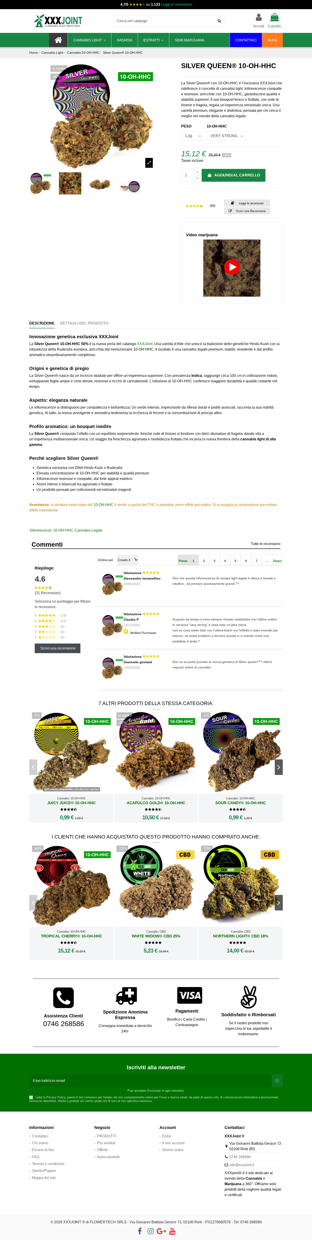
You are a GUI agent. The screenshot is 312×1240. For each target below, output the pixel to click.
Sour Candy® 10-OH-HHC (240, 803)
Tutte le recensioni (265, 544)
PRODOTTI (106, 1136)
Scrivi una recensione (58, 648)
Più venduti (106, 1143)
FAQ (35, 1157)
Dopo (277, 561)
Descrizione (42, 323)
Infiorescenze (41, 530)
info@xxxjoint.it (241, 1165)
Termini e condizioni (48, 1164)
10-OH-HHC (103, 505)
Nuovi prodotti (108, 1157)
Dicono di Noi (43, 1150)
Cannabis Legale (89, 530)
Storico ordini (173, 1150)
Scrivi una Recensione (251, 211)
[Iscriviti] (277, 1080)
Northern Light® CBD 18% (240, 936)
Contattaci (40, 1136)
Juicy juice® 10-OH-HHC (71, 803)
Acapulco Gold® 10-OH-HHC (156, 803)
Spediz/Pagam (44, 1171)
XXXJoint (144, 344)
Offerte (102, 1150)
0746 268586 (240, 1157)
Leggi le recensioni (176, 4)
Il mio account (173, 1143)
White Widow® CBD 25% (156, 936)
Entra (166, 1136)
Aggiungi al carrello (237, 175)
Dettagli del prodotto (84, 323)
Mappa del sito (44, 1178)
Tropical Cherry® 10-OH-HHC (71, 936)
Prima (183, 561)
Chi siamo (40, 1143)
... (267, 561)
